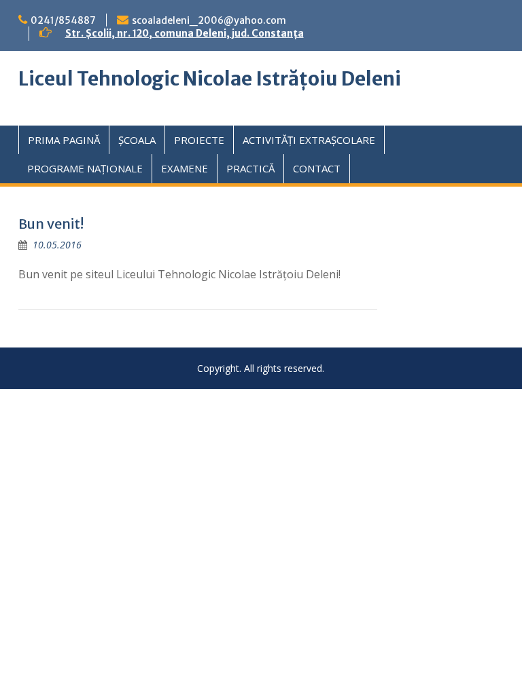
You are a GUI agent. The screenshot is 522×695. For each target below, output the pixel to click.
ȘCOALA (137, 140)
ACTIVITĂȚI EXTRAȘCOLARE (309, 140)
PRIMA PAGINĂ (64, 140)
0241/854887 (63, 20)
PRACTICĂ (250, 168)
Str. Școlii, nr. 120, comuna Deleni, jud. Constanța (184, 33)
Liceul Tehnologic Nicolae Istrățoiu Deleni (209, 79)
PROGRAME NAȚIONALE (85, 168)
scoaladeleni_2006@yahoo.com (209, 20)
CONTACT (317, 168)
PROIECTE (199, 140)
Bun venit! (51, 223)
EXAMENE (184, 168)
